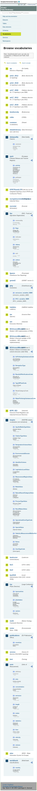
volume (17, 745)
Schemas (5, 30)
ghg (11, 286)
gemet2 (13, 280)
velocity (17, 737)
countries (18, 642)
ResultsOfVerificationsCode (18, 374)
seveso (12, 652)
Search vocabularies (12, 63)
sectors (17, 611)
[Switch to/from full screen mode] (25, 5)
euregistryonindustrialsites (15, 199)
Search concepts (26, 63)
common (13, 122)
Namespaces (6, 41)
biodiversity (14, 112)
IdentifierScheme (18, 462)
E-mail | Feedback (8, 784)
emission (18, 695)
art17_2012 (14, 97)
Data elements (7, 27)
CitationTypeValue (18, 436)
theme (17, 542)
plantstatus (18, 600)
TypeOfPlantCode (18, 383)
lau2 (11, 570)
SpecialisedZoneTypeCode (18, 520)
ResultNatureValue (18, 509)
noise (12, 628)
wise (11, 753)
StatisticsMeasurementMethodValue (18, 533)
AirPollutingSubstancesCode (18, 356)
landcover (14, 557)
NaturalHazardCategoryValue (18, 493)
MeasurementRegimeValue (18, 477)
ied (11, 322)
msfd (12, 621)
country (17, 767)
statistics (18, 721)
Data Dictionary (17, 12)
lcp (11, 584)
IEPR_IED (13, 411)
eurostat (13, 206)
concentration (18, 687)
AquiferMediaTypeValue (18, 427)
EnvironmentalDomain (18, 453)
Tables (5, 23)
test (11, 659)
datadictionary (15, 130)
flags (16, 228)
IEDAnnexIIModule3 (15, 336)
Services (5, 37)
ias (11, 314)
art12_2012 (14, 76)
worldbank (14, 760)
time (16, 729)
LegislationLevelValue (18, 469)
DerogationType (18, 365)
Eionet (10, 12)
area (16, 679)
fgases (12, 273)
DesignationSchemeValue (18, 444)
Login (21, 4)
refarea (17, 244)
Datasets (5, 20)
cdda (12, 117)
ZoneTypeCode (18, 549)
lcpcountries (18, 591)
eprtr (11, 156)
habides (13, 307)
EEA (11, 2)
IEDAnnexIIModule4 (15, 347)
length (17, 704)
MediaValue (18, 487)
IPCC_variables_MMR (18, 299)
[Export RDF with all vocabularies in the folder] (31, 139)
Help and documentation (10, 16)
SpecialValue (18, 527)
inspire (12, 420)
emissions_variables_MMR (18, 293)
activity (17, 165)
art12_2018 (14, 83)
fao (11, 213)
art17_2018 (14, 105)
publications (14, 635)
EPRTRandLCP (15, 189)
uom (11, 664)
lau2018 (13, 575)
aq (11, 68)
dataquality (14, 137)
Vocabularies (7, 34)
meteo (17, 713)
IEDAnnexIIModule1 (15, 329)
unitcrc (17, 260)
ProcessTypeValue (18, 501)
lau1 (11, 565)
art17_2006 (14, 90)
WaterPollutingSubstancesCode (18, 398)
